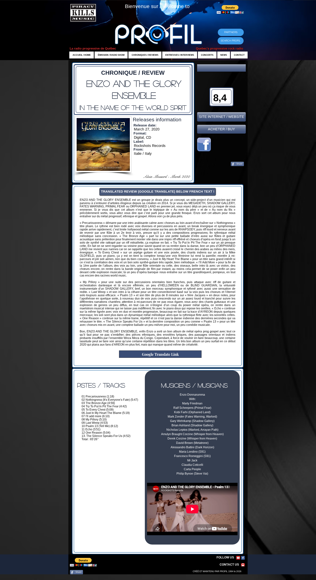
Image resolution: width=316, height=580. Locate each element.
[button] (221, 68)
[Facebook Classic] (243, 558)
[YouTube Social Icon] (238, 558)
